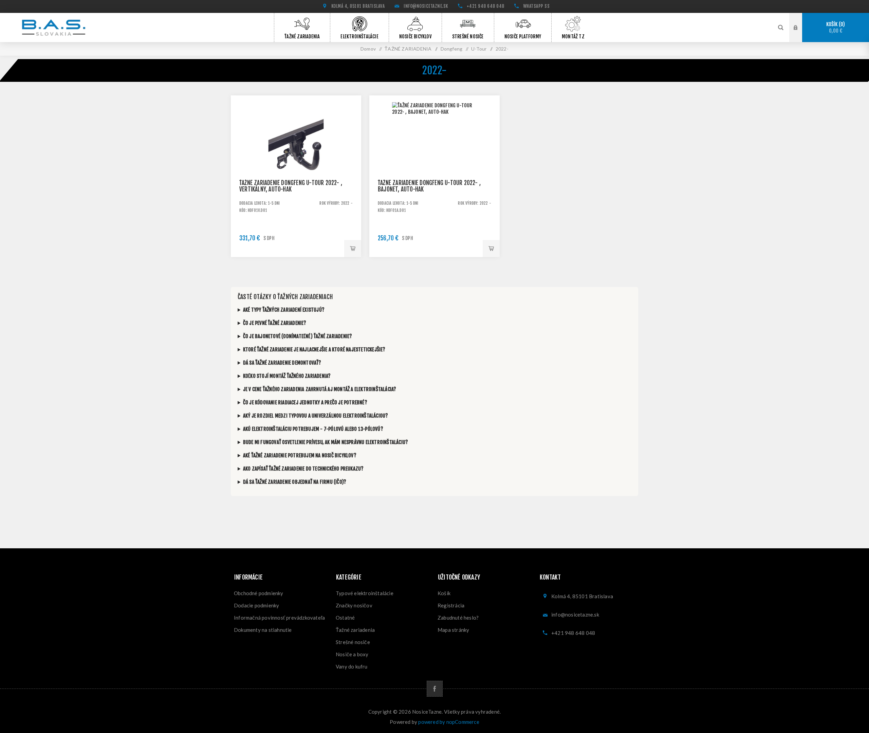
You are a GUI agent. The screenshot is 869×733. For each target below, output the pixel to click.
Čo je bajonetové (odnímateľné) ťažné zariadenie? (297, 336)
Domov (368, 49)
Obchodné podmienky (258, 593)
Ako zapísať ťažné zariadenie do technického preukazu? (303, 468)
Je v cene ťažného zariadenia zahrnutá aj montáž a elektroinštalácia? (319, 389)
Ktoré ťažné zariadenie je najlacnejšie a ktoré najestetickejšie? (314, 349)
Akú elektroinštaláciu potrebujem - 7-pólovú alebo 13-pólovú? (313, 429)
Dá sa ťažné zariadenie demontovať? (282, 363)
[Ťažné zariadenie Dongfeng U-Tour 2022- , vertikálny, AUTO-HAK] (296, 160)
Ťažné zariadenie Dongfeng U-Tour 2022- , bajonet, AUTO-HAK (429, 186)
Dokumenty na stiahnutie (263, 630)
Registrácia (451, 605)
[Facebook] (435, 689)
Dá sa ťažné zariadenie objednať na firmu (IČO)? (294, 482)
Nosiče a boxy (352, 654)
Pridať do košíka (352, 248)
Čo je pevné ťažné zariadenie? (275, 323)
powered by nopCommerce (448, 722)
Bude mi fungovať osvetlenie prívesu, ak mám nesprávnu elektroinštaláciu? (325, 442)
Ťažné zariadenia (355, 630)
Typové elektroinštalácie (364, 593)
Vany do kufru (352, 666)
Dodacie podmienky (256, 605)
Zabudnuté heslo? (458, 618)
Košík (834, 27)
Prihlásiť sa (800, 27)
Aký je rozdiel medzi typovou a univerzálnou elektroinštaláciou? (315, 416)
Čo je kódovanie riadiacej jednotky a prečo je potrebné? (305, 402)
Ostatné (345, 618)
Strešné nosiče (353, 642)
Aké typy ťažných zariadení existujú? (284, 310)
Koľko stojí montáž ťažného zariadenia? (287, 376)
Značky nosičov (354, 605)
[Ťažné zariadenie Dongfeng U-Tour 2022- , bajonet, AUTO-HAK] (434, 160)
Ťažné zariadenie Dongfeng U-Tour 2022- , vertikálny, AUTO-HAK (290, 186)
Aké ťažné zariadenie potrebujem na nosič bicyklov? (299, 455)
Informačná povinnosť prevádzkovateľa (279, 618)
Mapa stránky (453, 630)
